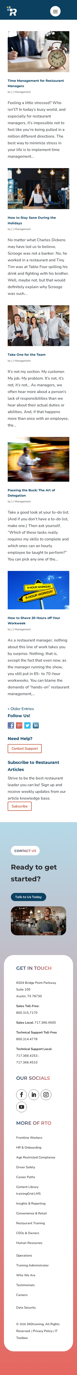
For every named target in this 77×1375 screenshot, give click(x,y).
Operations (24, 1255)
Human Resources (29, 1243)
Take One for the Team (27, 355)
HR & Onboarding (28, 1147)
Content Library (27, 1187)
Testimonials (25, 1285)
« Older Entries (21, 708)
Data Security (26, 1307)
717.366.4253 (27, 1056)
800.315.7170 (27, 1013)
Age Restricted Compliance (35, 1157)
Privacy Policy (43, 1331)
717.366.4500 (45, 1022)
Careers (22, 1295)
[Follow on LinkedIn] (33, 1094)
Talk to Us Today (28, 897)
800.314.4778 (27, 1039)
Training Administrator (32, 1265)
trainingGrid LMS (28, 1194)
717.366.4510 (27, 1062)
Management (23, 92)
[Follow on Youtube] (21, 1107)
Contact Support (25, 748)
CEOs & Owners (27, 1233)
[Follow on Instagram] (46, 1094)
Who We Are (25, 1275)
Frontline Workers (29, 1138)
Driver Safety (25, 1167)
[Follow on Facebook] (21, 1094)
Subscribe (20, 806)
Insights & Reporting (30, 1203)
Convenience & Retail (31, 1213)
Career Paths (25, 1177)
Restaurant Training (30, 1223)
